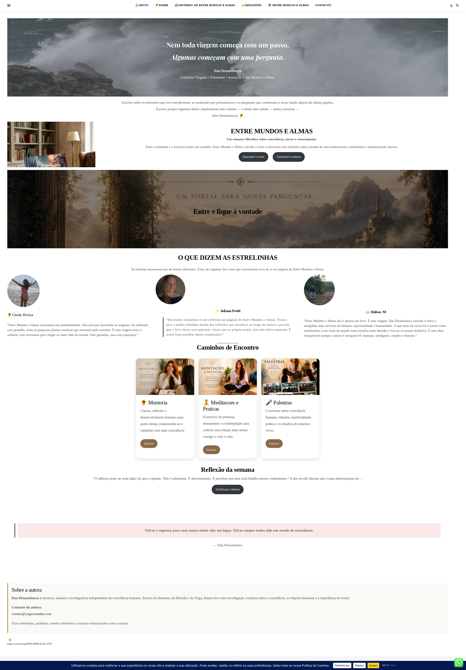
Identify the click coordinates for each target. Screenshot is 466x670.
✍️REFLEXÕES (251, 5)
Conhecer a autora (289, 156)
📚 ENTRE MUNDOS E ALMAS (288, 5)
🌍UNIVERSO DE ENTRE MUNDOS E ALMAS (205, 5)
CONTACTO (323, 5)
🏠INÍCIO (141, 5)
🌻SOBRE (161, 5)
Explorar (149, 443)
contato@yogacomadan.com (32, 614)
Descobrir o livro (253, 156)
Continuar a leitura (228, 489)
